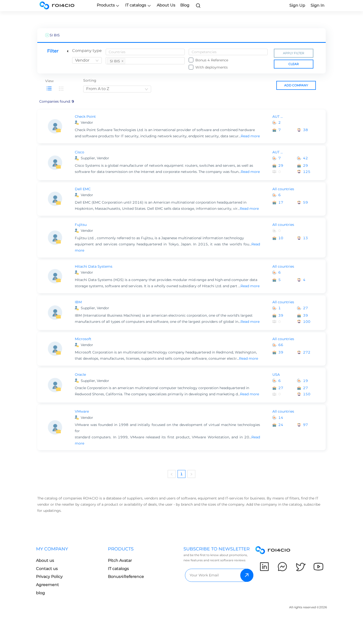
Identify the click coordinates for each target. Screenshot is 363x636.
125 (306, 171)
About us (45, 560)
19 (305, 380)
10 (280, 238)
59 (305, 202)
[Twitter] (300, 566)
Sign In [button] (317, 5)
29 (280, 165)
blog (40, 592)
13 (305, 238)
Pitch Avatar (120, 560)
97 (305, 425)
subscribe (246, 575)
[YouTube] (318, 566)
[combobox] (87, 60)
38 (305, 130)
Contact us (47, 568)
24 (280, 425)
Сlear (293, 64)
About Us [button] (166, 5)
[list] (49, 89)
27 (305, 308)
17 (280, 202)
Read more (250, 136)
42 (305, 158)
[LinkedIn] (264, 566)
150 (306, 394)
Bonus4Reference (126, 576)
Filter (53, 51)
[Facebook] (282, 566)
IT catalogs (135, 5)
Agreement (47, 584)
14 (280, 417)
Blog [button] (184, 5)
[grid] (61, 89)
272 (306, 352)
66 (280, 345)
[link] (198, 5)
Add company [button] (296, 85)
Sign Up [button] (297, 5)
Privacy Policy (49, 576)
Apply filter (293, 53)
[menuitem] (72, 572)
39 (280, 315)
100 (306, 321)
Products (106, 5)
